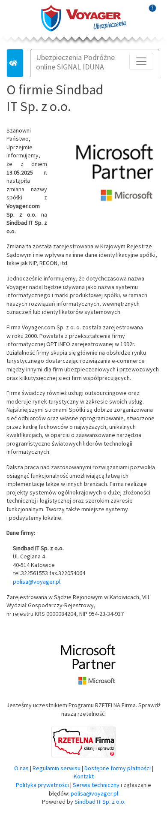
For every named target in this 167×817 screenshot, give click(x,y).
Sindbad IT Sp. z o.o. (100, 801)
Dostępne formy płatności (117, 768)
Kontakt (84, 776)
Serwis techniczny (96, 785)
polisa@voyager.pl (36, 581)
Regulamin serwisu (57, 768)
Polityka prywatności (42, 785)
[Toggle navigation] (141, 61)
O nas (21, 768)
